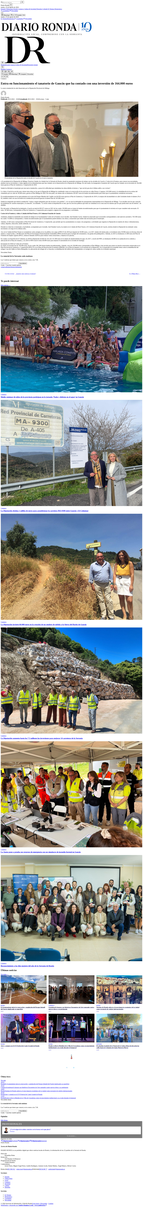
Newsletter (14, 11)
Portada (3, 9)
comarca (3, 267)
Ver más (3, 1080)
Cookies (50, 1203)
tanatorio (19, 267)
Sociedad (7, 1184)
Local (6, 1180)
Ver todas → (4, 974)
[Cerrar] (11, 5)
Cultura (7, 1185)
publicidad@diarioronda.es (56, 1169)
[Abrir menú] (2, 62)
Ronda (15, 9)
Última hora (9, 9)
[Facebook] (11, 71)
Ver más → (138, 1052)
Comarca (21, 9)
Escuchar (30, 74)
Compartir (23, 74)
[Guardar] (2, 71)
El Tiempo (50, 9)
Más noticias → (5, 285)
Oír (24, 15)
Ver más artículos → (71, 1136)
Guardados (6, 11)
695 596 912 (11, 1169)
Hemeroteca (58, 9)
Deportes (39, 9)
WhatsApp (6, 15)
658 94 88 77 (43, 1169)
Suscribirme (23, 263)
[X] (8, 71)
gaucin (14, 267)
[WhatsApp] (5, 71)
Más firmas (4, 1120)
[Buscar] (2, 67)
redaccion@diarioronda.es (24, 1169)
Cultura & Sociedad (30, 9)
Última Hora (8, 1178)
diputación (9, 267)
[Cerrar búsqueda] (22, 2)
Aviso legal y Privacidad (39, 1203)
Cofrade (44, 9)
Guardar (19, 15)
